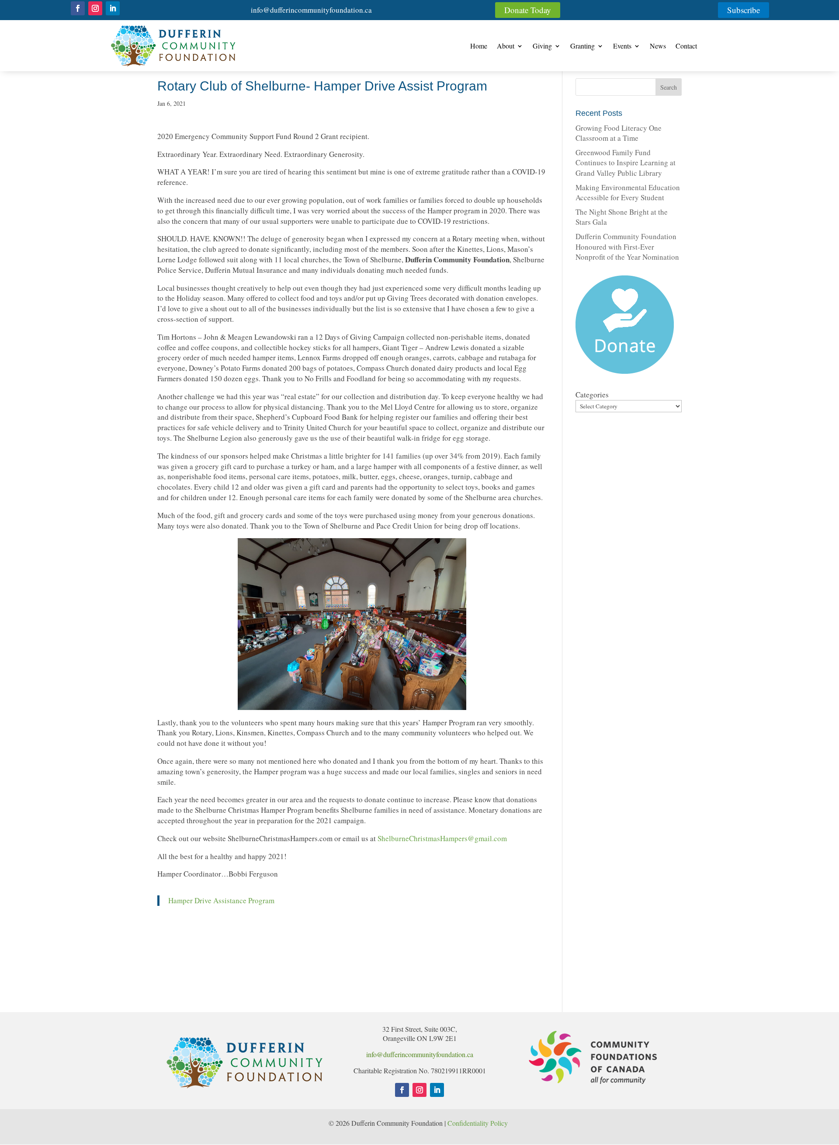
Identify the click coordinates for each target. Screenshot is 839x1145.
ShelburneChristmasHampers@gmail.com (442, 838)
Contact (686, 46)
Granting (582, 46)
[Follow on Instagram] (95, 8)
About (505, 46)
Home (478, 46)
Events (622, 46)
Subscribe (743, 9)
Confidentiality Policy (478, 1123)
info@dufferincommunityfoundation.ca (311, 10)
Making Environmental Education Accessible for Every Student (628, 192)
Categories (592, 395)
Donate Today (527, 9)
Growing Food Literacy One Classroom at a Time (619, 133)
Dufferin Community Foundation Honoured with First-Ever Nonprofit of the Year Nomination (627, 246)
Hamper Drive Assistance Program (221, 900)
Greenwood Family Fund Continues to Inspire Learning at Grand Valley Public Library (626, 162)
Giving (542, 46)
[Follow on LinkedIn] (113, 8)
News (658, 46)
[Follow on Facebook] (78, 8)
